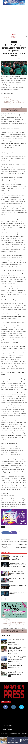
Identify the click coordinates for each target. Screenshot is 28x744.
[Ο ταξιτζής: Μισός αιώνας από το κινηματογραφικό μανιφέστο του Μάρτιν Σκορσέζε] (5, 557)
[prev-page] (2, 599)
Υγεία (9, 661)
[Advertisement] (14, 19)
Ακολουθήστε (13, 705)
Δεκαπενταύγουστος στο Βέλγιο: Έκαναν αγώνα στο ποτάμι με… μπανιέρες (15, 672)
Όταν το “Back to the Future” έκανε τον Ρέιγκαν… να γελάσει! (17, 580)
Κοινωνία (10, 644)
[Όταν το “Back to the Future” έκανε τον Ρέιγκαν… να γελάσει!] (5, 580)
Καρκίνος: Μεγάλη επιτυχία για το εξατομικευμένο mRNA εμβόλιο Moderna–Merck (17, 658)
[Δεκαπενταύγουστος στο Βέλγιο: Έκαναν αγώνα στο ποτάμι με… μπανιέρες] (4, 673)
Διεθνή (10, 653)
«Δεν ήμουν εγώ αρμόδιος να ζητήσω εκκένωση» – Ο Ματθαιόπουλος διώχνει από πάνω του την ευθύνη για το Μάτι (20, 544)
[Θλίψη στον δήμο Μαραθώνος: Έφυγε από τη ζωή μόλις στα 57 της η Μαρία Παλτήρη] (4, 641)
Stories (10, 667)
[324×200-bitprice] (14, 610)
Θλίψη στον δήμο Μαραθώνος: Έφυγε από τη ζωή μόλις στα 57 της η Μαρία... (17, 641)
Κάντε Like (5, 705)
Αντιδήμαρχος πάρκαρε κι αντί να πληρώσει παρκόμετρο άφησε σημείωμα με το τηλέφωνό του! (7, 544)
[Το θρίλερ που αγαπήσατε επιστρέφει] (5, 593)
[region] (14, 2)
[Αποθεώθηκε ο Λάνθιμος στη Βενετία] (5, 586)
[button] (14, 2)
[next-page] (5, 599)
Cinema (3, 559)
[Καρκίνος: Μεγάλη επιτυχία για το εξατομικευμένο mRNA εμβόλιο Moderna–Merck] (4, 658)
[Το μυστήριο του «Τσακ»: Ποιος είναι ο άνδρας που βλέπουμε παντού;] (5, 573)
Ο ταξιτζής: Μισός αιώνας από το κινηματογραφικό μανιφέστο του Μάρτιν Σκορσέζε (17, 558)
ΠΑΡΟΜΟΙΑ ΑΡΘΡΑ (5, 552)
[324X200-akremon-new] (14, 517)
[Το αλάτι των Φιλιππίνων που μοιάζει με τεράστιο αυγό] (4, 666)
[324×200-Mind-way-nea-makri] (14, 104)
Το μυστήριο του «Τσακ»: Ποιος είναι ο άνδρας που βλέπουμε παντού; (16, 573)
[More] (19, 532)
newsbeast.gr (8, 526)
